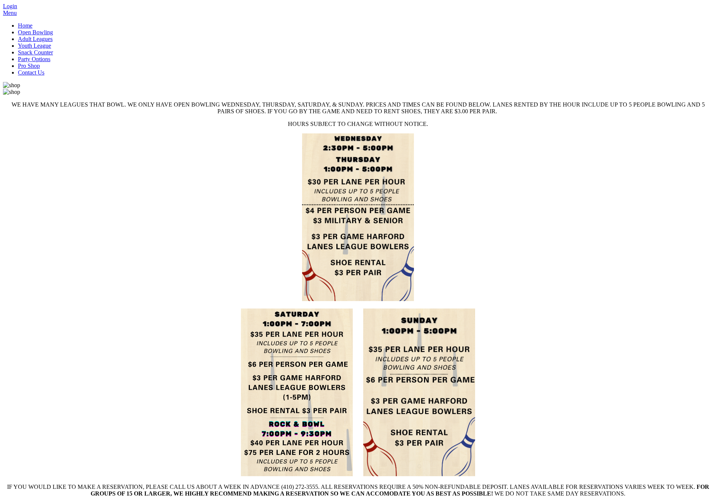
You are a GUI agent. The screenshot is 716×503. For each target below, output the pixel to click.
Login (10, 6)
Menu (10, 13)
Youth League (34, 45)
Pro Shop (29, 66)
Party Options (34, 59)
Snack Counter (35, 52)
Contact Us (31, 72)
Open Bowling (35, 32)
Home (25, 25)
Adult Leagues (35, 39)
